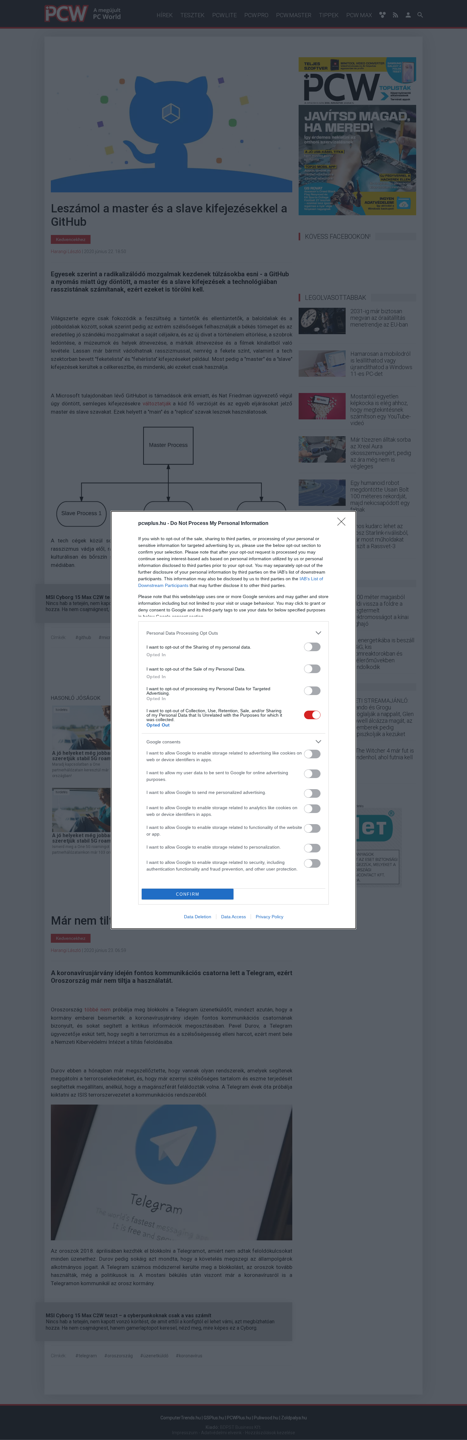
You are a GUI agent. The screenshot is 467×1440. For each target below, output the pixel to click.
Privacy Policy (269, 916)
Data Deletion (197, 916)
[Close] (343, 524)
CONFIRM (188, 894)
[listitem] (233, 633)
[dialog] (233, 720)
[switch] (312, 647)
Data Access (233, 916)
